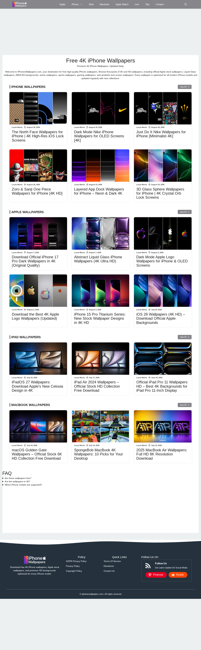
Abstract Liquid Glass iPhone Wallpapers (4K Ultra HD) (98, 259)
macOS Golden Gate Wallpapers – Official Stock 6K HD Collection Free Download (37, 454)
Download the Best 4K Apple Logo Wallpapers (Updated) (35, 316)
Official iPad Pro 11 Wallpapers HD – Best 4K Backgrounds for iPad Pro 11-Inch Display (161, 386)
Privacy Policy (73, 566)
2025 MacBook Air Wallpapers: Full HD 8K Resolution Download (161, 454)
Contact (160, 4)
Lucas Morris (17, 127)
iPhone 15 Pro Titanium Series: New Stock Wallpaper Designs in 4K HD (100, 318)
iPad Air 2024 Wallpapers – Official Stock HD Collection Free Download (97, 386)
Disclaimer (109, 566)
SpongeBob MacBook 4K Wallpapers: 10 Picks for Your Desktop (98, 454)
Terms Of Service (112, 561)
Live (137, 4)
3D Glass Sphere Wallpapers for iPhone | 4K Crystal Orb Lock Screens (160, 193)
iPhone (75, 4)
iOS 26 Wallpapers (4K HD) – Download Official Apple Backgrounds (160, 318)
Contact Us (109, 571)
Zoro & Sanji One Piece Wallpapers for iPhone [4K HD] (37, 191)
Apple (62, 4)
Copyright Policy (74, 571)
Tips (147, 4)
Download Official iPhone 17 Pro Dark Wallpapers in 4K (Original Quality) (35, 261)
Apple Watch (122, 4)
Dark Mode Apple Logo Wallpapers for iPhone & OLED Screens (162, 261)
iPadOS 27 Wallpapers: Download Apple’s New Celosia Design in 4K (37, 386)
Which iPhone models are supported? (23, 484)
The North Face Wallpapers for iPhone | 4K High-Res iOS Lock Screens (38, 136)
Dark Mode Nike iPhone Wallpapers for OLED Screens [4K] (99, 136)
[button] (185, 4)
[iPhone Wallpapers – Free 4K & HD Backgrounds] (19, 4)
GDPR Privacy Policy (76, 561)
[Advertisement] (96, 32)
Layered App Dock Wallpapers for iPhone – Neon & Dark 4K (99, 191)
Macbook (104, 4)
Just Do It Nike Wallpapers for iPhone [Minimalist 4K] (161, 134)
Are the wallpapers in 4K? (17, 481)
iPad (91, 4)
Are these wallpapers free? (18, 478)
